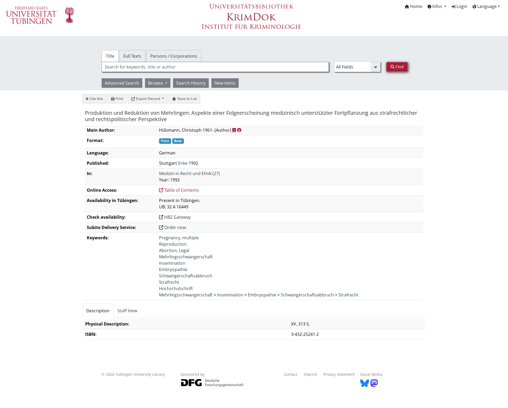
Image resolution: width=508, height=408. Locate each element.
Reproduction (173, 244)
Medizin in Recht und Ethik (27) (189, 173)
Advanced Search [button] (122, 83)
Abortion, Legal (174, 250)
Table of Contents (181, 190)
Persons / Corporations (173, 56)
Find (398, 66)
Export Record (148, 99)
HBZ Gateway (177, 217)
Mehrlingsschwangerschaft (186, 257)
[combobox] (215, 67)
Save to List (186, 99)
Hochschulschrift (176, 288)
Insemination (172, 263)
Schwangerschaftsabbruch (185, 276)
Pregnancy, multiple (179, 238)
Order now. (175, 227)
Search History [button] (191, 83)
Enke (183, 163)
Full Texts (132, 56)
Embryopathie (173, 269)
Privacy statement (339, 374)
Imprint (310, 374)
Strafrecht (169, 282)
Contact (290, 374)
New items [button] (225, 83)
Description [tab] (98, 311)
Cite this (95, 99)
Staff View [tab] (127, 311)
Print (119, 99)
